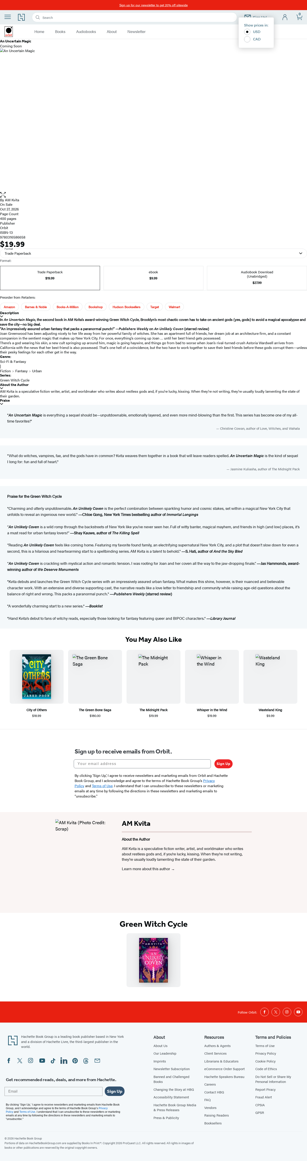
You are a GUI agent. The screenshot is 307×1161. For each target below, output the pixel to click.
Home (39, 31)
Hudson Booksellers (126, 306)
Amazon (9, 306)
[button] (153, 195)
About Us (160, 1045)
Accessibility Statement (171, 1097)
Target (154, 306)
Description (9, 313)
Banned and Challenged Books (171, 1079)
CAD (257, 39)
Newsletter (136, 31)
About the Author (14, 385)
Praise (5, 400)
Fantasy (21, 370)
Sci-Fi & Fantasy (13, 361)
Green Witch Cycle (14, 380)
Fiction (5, 370)
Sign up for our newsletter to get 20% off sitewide (153, 5)
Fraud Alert (263, 1097)
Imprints (160, 1061)
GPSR (259, 1112)
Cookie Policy (265, 1061)
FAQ (207, 1099)
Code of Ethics (266, 1068)
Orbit (4, 227)
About (112, 31)
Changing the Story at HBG (174, 1089)
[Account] (285, 17)
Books (60, 31)
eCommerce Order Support (224, 1068)
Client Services (215, 1053)
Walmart (174, 306)
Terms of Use (265, 1045)
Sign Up (223, 764)
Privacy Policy (265, 1053)
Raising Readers (216, 1115)
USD (256, 31)
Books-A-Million (68, 306)
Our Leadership (165, 1053)
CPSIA (260, 1104)
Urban (37, 370)
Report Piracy (265, 1089)
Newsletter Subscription (172, 1068)
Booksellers (213, 1123)
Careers (210, 1084)
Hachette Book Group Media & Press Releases (175, 1107)
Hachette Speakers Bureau (224, 1076)
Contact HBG (214, 1092)
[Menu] (7, 17)
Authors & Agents (217, 1045)
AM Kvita (12, 199)
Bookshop (96, 306)
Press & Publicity (166, 1117)
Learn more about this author (146, 868)
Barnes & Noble (36, 306)
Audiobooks (86, 31)
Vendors (210, 1107)
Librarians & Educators (221, 1061)
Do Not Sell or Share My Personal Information (273, 1079)
